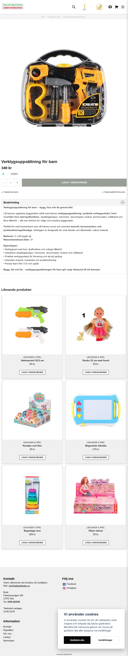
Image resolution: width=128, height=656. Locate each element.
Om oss (7, 633)
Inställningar (105, 640)
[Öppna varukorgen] (116, 7)
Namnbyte (8, 640)
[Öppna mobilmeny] (123, 7)
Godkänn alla (77, 640)
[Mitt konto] (110, 7)
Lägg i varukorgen (32, 372)
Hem (43, 17)
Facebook (71, 584)
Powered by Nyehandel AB (64, 654)
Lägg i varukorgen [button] (96, 372)
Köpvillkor (8, 630)
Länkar (7, 637)
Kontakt (7, 626)
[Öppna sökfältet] (74, 7)
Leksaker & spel (54, 17)
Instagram (71, 588)
